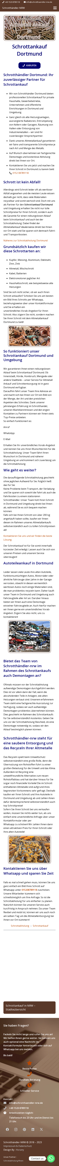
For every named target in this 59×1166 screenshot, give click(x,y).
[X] (41, 1130)
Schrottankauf (40, 925)
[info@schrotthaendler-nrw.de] (6, 1103)
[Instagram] (16, 1130)
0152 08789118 (21, 173)
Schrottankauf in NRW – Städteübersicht (20, 1007)
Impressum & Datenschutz (17, 1146)
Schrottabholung (20, 925)
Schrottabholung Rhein (13, 1160)
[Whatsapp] (51, 1158)
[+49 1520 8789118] (6, 1108)
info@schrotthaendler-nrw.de (26, 1102)
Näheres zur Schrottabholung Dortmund (25, 240)
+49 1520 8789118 (18, 1108)
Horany (20, 1149)
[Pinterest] (24, 1130)
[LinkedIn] (33, 1130)
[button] (55, 8)
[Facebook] (7, 1130)
